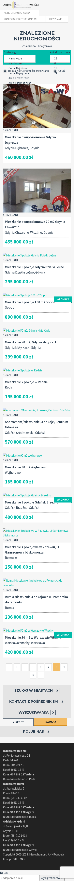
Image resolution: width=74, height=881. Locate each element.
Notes (4, 873)
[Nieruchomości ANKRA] (21, 5)
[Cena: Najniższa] (19, 68)
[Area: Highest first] (19, 83)
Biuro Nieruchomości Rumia (20, 817)
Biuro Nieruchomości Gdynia (20, 850)
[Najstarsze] (19, 63)
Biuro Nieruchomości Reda (19, 779)
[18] (60, 68)
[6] (60, 63)
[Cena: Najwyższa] (19, 73)
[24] (60, 73)
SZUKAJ (50, 721)
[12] (60, 58)
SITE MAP (19, 859)
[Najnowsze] (19, 58)
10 (33, 675)
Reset (19, 722)
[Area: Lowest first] (19, 78)
